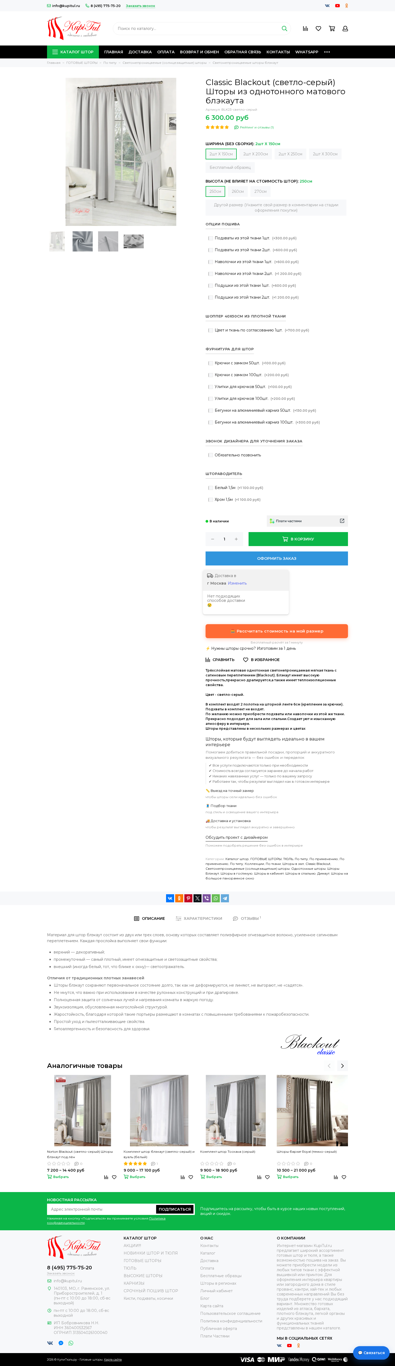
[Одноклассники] (179, 898)
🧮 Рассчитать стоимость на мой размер (276, 631)
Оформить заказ (276, 558)
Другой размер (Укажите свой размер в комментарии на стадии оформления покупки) (276, 207)
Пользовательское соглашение (230, 1313)
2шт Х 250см (290, 154)
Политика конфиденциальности (231, 1321)
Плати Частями (214, 1336)
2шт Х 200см (255, 154)
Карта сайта (211, 1306)
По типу (301, 859)
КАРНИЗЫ (134, 1283)
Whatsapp (306, 52)
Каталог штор (77, 52)
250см (215, 191)
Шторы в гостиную (237, 873)
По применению (324, 859)
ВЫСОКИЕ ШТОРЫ (143, 1275)
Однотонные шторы (308, 869)
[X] (197, 898)
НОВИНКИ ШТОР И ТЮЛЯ (151, 1253)
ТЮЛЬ (288, 859)
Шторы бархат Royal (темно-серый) (307, 1152)
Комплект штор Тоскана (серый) (227, 1152)
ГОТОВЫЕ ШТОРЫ (266, 859)
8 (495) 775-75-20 (106, 6)
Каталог (207, 1253)
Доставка (140, 52)
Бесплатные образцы (221, 1275)
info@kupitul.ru (66, 6)
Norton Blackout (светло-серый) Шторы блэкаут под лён (80, 1154)
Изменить (237, 583)
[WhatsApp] (216, 898)
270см (260, 191)
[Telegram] (225, 898)
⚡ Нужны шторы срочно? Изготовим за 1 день (251, 648)
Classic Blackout (318, 864)
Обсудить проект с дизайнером (237, 837)
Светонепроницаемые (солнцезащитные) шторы (248, 869)
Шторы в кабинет (269, 873)
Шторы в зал (293, 864)
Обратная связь (242, 52)
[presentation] (329, 1065)
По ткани (273, 864)
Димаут (323, 873)
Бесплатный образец (230, 167)
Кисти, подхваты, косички (148, 1298)
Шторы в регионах (218, 1283)
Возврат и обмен (199, 52)
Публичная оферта (218, 1328)
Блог (204, 1298)
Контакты (278, 52)
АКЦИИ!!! (132, 1245)
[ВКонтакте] (170, 898)
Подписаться (175, 1209)
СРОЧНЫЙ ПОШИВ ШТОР (151, 1290)
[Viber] (207, 898)
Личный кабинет (216, 1290)
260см (238, 191)
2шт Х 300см (325, 154)
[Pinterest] (188, 898)
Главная (113, 52)
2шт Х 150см (221, 154)
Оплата (166, 52)
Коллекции (254, 864)
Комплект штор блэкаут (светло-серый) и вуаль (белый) (159, 1154)
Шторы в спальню (300, 873)
